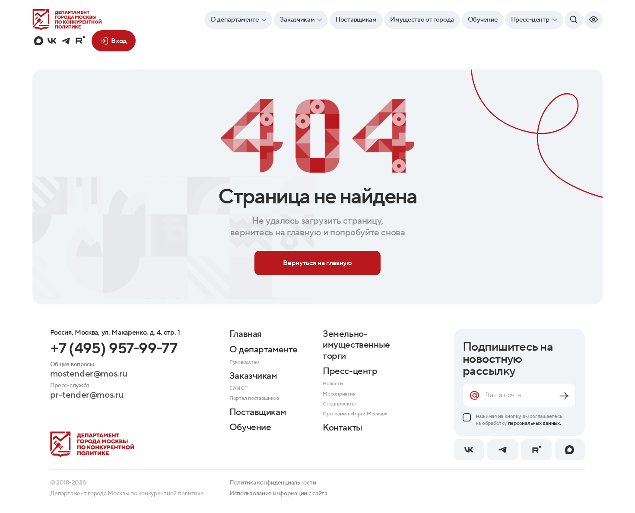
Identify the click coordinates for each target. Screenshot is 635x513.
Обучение (483, 20)
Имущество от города (422, 20)
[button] (593, 20)
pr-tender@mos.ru (87, 395)
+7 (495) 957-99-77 (113, 349)
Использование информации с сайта (278, 493)
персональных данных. (534, 423)
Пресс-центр (530, 20)
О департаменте (234, 20)
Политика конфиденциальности (272, 483)
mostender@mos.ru (88, 373)
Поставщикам (356, 20)
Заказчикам (297, 20)
